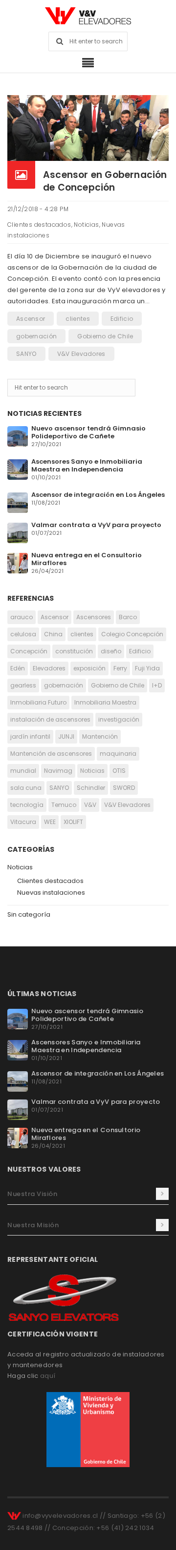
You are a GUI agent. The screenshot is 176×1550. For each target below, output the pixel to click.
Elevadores (49, 668)
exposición (89, 668)
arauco (21, 617)
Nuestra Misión (33, 1225)
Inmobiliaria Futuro (38, 702)
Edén (17, 668)
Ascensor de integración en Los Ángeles (98, 494)
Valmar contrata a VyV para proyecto (96, 525)
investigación (118, 719)
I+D (157, 685)
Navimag (58, 770)
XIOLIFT (73, 822)
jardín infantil (30, 736)
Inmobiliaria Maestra (105, 702)
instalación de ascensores (50, 719)
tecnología (27, 805)
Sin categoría (28, 914)
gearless (23, 685)
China (53, 634)
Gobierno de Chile (105, 336)
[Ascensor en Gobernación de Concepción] (88, 127)
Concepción (28, 651)
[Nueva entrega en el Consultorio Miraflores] (17, 562)
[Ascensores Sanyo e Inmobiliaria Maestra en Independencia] (17, 468)
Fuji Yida (147, 668)
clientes (77, 318)
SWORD (124, 788)
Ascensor (30, 318)
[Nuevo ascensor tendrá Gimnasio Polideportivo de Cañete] (17, 435)
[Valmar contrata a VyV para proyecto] (17, 532)
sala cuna (26, 788)
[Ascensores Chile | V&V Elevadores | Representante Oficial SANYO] (88, 15)
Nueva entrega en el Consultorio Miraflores (86, 559)
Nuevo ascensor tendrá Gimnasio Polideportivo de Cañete (88, 432)
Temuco (63, 805)
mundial (23, 770)
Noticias (86, 224)
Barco (128, 617)
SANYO (26, 354)
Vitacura (23, 822)
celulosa (23, 634)
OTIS (119, 770)
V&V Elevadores (81, 354)
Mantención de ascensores (51, 753)
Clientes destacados (39, 224)
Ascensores (93, 617)
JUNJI (66, 736)
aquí (47, 1375)
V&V (90, 805)
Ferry (120, 668)
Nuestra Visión (32, 1193)
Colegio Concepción (132, 634)
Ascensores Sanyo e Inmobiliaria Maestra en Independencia (86, 465)
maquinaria (118, 753)
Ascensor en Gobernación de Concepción (105, 181)
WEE (50, 822)
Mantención (100, 736)
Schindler (91, 788)
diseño (111, 651)
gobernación (36, 336)
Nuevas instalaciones (51, 892)
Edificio (121, 318)
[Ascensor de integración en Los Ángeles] (17, 502)
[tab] (88, 1194)
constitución (74, 651)
